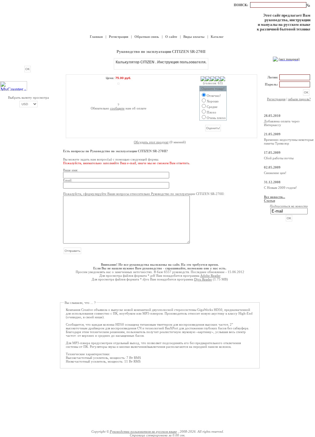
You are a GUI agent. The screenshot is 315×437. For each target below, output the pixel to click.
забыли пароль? (299, 99)
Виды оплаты (194, 36)
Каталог (217, 36)
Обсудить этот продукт (151, 142)
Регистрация (118, 36)
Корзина (288, 52)
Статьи (269, 200)
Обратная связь (146, 36)
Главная (96, 36)
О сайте (171, 36)
